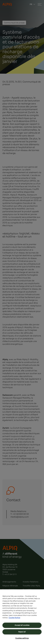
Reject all (22, 632)
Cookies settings (22, 638)
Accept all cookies (22, 625)
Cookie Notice (14, 618)
